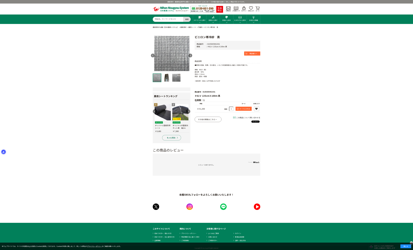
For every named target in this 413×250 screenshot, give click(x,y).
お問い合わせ (212, 237)
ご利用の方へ (212, 240)
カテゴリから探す (200, 20)
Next (190, 55)
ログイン (244, 11)
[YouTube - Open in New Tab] (257, 206)
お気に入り (251, 11)
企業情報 (157, 240)
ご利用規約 (185, 240)
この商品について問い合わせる (248, 117)
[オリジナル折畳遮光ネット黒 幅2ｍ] (180, 112)
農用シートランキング (165, 96)
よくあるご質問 (213, 233)
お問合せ (228, 11)
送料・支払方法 (240, 240)
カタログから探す (240, 20)
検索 (187, 19)
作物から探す (226, 20)
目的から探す (213, 20)
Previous (155, 111)
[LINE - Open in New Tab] (223, 206)
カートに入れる (244, 109)
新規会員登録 (239, 237)
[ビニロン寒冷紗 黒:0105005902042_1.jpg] (157, 77)
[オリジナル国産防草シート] (162, 112)
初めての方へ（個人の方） (163, 233)
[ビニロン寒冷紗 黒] (171, 53)
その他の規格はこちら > (207, 119)
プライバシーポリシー (188, 233)
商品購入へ (253, 53)
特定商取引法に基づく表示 (190, 237)
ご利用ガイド (236, 11)
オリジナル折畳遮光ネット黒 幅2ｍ (180, 126)
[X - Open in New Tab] (156, 206)
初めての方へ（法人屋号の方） (165, 237)
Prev (153, 55)
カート (258, 11)
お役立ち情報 (253, 20)
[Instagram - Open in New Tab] (189, 206)
